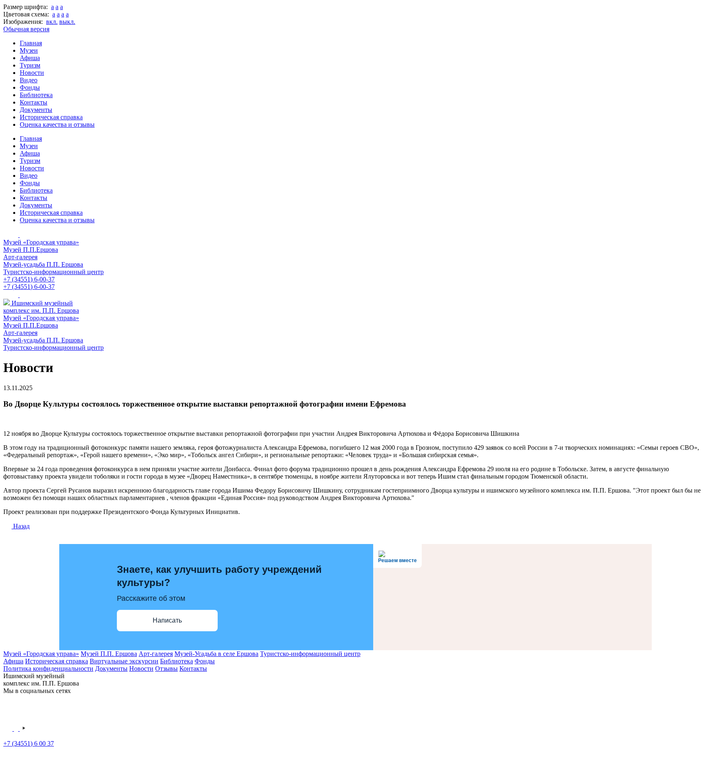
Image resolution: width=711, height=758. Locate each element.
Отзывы (166, 668)
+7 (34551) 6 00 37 (28, 743)
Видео (28, 80)
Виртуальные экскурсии (124, 661)
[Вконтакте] (8, 728)
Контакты (33, 102)
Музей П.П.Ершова (30, 249)
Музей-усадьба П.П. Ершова (43, 264)
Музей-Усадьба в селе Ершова (216, 653)
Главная (31, 43)
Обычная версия (26, 29)
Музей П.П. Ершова (109, 653)
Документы (36, 109)
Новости (32, 72)
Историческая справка (51, 117)
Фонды (30, 87)
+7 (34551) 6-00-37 (29, 279)
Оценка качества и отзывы (57, 124)
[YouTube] (24, 728)
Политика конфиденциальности (48, 668)
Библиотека (36, 94)
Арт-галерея (20, 256)
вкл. (52, 21)
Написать (167, 620)
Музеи (29, 50)
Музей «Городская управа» (41, 242)
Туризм (30, 65)
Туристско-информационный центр (53, 271)
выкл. (67, 21)
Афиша (30, 57)
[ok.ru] (17, 728)
